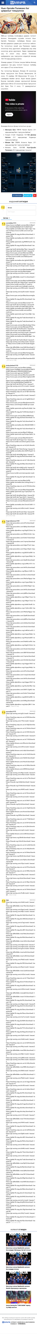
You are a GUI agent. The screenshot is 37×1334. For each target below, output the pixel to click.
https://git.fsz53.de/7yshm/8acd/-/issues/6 (20, 340)
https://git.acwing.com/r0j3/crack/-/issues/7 (20, 945)
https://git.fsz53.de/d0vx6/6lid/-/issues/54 (20, 264)
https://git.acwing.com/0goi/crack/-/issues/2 (20, 909)
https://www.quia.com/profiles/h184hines (19, 432)
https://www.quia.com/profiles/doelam (18, 271)
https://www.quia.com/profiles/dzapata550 (20, 489)
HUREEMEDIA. (22, 1324)
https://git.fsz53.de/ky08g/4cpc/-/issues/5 (20, 454)
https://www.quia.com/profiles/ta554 (18, 480)
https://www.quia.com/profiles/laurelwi (18, 334)
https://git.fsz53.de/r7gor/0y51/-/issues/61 (20, 497)
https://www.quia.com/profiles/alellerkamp (20, 415)
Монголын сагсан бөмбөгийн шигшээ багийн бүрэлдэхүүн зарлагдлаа (18, 1287)
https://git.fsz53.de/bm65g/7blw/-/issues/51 (20, 249)
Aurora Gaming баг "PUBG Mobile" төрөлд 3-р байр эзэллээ (18, 1306)
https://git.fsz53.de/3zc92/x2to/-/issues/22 (20, 329)
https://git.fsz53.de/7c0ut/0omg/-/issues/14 (20, 449)
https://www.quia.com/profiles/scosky (18, 330)
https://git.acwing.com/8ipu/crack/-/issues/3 (20, 773)
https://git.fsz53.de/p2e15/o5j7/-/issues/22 (20, 251)
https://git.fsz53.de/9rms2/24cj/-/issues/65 (20, 512)
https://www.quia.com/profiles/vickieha (18, 367)
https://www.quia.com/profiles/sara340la (19, 253)
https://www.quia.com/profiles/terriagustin (20, 353)
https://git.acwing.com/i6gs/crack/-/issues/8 (20, 1004)
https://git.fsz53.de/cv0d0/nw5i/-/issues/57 (20, 467)
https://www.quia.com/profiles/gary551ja (19, 327)
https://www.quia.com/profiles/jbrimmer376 (20, 402)
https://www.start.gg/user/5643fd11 (18, 373)
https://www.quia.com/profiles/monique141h (20, 499)
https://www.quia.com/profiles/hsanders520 (20, 358)
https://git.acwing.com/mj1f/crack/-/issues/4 (20, 332)
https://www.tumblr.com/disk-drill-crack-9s (19, 306)
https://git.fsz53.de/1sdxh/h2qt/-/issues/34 (21, 282)
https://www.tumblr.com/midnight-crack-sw (20, 286)
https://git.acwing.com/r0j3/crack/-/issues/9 (20, 946)
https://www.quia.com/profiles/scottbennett (20, 390)
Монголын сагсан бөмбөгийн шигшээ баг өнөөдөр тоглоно (18, 1268)
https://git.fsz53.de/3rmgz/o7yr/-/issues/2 (20, 440)
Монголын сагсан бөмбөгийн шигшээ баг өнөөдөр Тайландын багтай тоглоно (18, 1249)
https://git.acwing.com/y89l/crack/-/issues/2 (20, 1057)
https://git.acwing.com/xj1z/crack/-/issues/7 (20, 1200)
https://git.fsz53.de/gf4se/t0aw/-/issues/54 (20, 495)
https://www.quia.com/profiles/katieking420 (20, 269)
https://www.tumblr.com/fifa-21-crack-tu (19, 284)
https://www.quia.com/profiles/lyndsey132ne (20, 325)
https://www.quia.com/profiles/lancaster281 (20, 375)
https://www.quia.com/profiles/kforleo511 (19, 438)
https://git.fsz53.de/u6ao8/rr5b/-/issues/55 (20, 514)
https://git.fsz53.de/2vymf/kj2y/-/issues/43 (20, 305)
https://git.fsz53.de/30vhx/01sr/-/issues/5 (19, 384)
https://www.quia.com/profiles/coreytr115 (19, 303)
